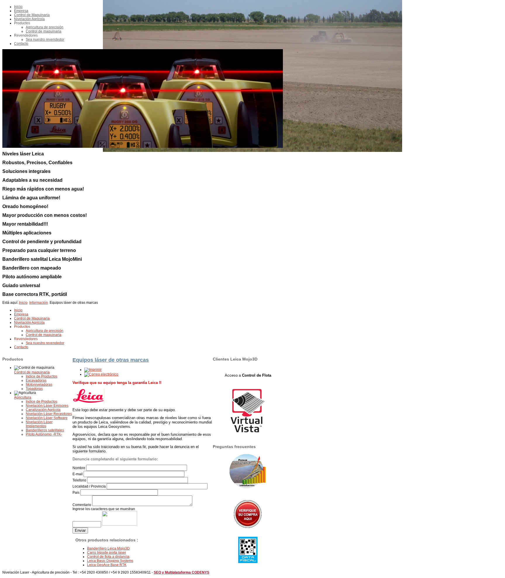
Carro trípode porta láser (106, 552)
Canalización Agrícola (43, 410)
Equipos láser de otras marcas (110, 360)
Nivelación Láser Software (47, 418)
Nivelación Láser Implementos (39, 424)
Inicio (18, 7)
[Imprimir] (93, 370)
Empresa (21, 11)
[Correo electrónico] (101, 374)
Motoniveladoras (39, 385)
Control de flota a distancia (108, 557)
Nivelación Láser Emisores (47, 406)
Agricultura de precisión (44, 27)
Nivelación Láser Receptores (49, 414)
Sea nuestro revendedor (45, 39)
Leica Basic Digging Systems (110, 561)
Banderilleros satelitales (45, 430)
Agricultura (22, 397)
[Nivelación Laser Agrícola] (248, 472)
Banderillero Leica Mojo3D (108, 548)
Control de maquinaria (43, 31)
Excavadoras (36, 380)
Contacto (21, 44)
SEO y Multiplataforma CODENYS (181, 572)
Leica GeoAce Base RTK (107, 565)
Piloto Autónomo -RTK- (44, 434)
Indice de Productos (41, 376)
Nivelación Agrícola (29, 19)
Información (38, 303)
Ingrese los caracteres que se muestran (103, 509)
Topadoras (34, 389)
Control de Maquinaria (32, 15)
